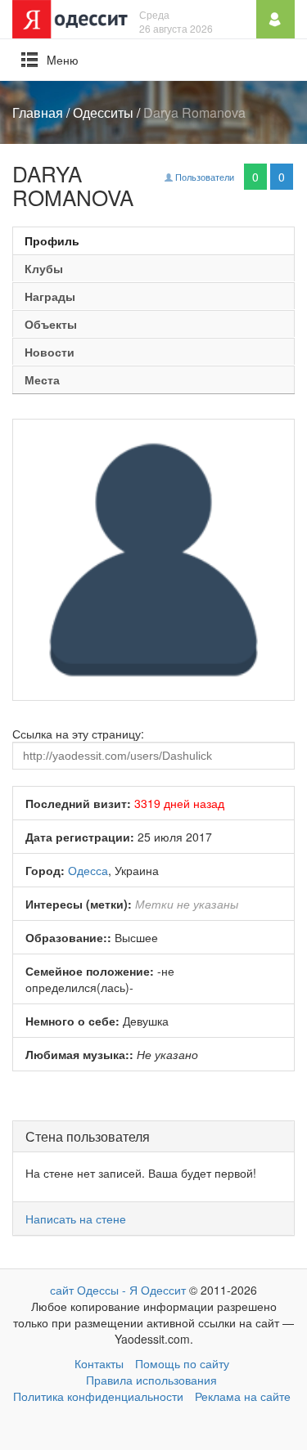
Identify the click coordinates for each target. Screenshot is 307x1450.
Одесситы (103, 112)
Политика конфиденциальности (98, 1396)
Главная (37, 112)
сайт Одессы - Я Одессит (118, 1290)
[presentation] (153, 240)
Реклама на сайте (243, 1396)
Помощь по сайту (182, 1363)
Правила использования (151, 1379)
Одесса (88, 870)
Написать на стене (75, 1218)
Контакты (99, 1363)
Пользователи (203, 176)
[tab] (153, 240)
